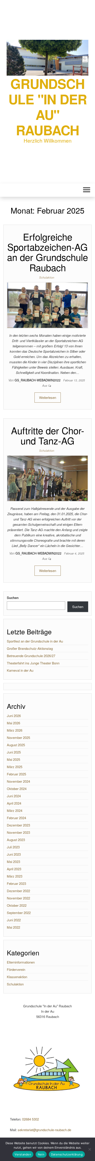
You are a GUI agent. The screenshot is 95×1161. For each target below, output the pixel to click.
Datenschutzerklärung (67, 1154)
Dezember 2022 (18, 890)
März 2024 (14, 810)
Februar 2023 (16, 883)
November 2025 (18, 737)
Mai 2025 (13, 759)
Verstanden (23, 1154)
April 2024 (14, 803)
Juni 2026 (14, 715)
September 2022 (19, 912)
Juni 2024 (14, 796)
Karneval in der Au (20, 670)
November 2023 (18, 832)
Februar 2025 (16, 774)
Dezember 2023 (18, 825)
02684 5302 (30, 1119)
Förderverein (16, 969)
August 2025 (16, 744)
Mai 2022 (13, 927)
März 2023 (14, 876)
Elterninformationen (21, 962)
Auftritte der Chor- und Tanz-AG (47, 435)
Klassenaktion (17, 976)
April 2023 (14, 868)
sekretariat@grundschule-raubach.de (44, 1129)
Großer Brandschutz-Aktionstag (30, 648)
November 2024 (18, 781)
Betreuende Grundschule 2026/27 (31, 655)
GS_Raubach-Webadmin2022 (38, 380)
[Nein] (89, 1149)
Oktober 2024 (17, 788)
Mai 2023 (13, 861)
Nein (41, 1154)
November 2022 (18, 898)
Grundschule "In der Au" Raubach (47, 106)
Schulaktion (46, 277)
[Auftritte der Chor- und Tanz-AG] (47, 477)
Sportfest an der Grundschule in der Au (35, 641)
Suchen (13, 597)
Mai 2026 (13, 723)
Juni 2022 (14, 920)
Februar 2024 (16, 817)
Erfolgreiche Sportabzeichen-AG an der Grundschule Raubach (47, 252)
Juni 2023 (14, 854)
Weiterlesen (47, 397)
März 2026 (14, 730)
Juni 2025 (14, 752)
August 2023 (16, 839)
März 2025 (14, 766)
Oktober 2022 (17, 905)
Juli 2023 (13, 847)
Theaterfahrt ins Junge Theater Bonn (33, 663)
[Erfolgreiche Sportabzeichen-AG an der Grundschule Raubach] (47, 304)
